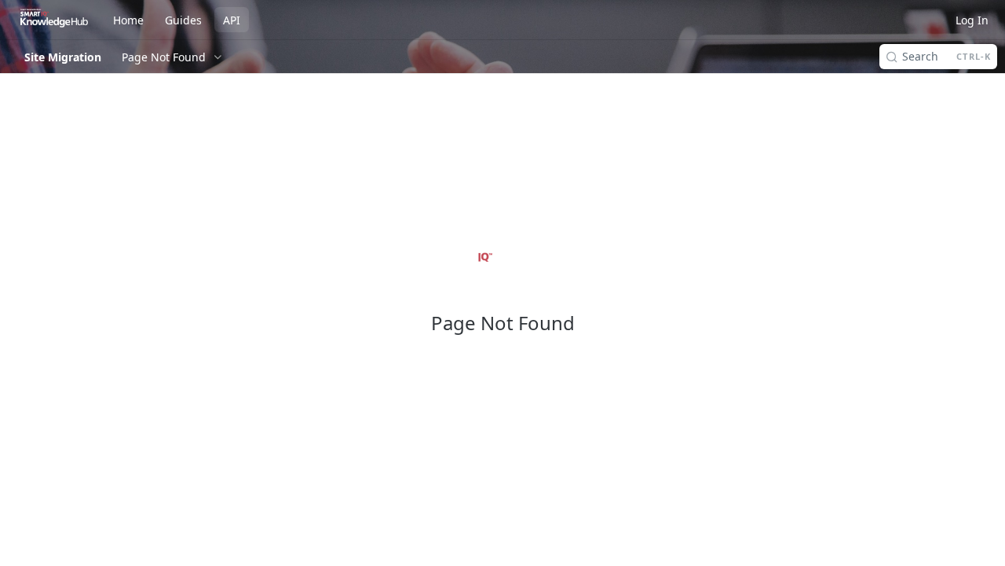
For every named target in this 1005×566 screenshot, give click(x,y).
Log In (972, 20)
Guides (183, 20)
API (231, 20)
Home (128, 20)
